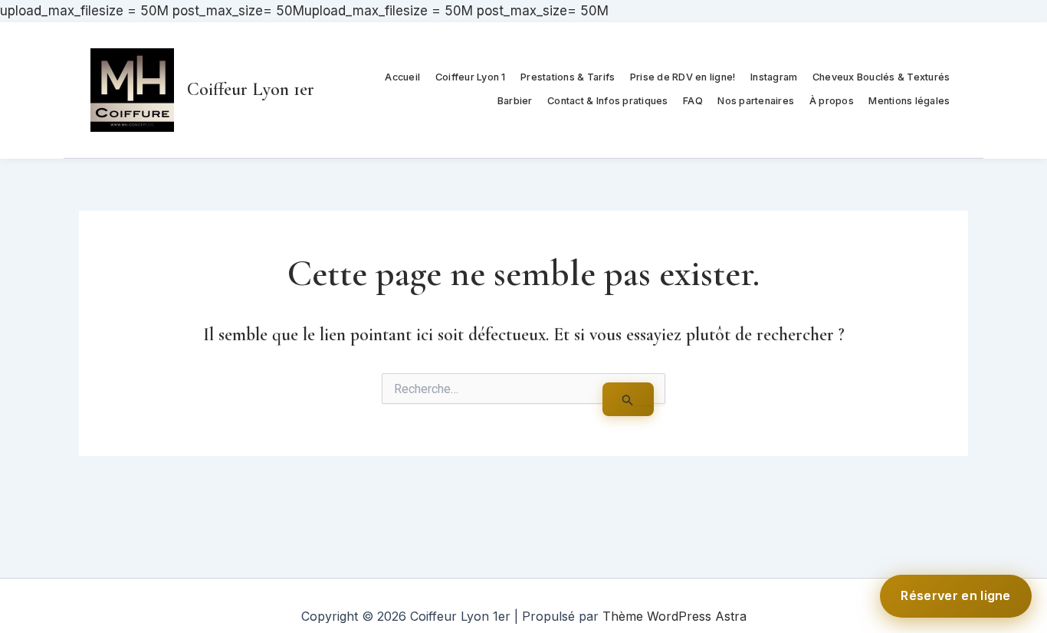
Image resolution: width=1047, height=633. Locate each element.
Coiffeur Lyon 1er (250, 89)
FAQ (693, 101)
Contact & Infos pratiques (607, 101)
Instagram (773, 77)
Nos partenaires (755, 101)
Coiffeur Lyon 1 (470, 77)
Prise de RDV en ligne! (683, 77)
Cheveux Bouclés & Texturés (881, 77)
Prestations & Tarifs (567, 77)
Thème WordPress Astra (674, 616)
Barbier (515, 101)
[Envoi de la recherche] (628, 399)
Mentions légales (909, 101)
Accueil (402, 77)
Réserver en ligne (956, 595)
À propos (831, 101)
